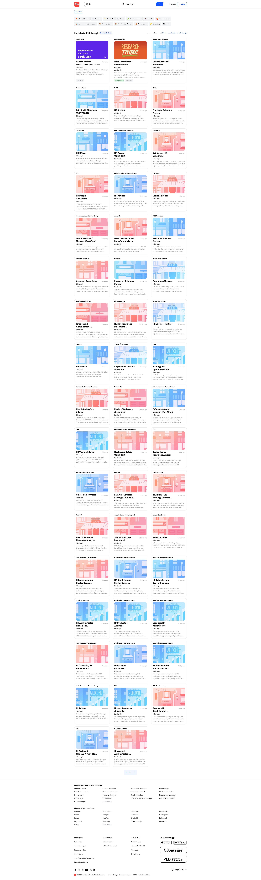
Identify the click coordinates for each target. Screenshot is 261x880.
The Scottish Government (85, 472)
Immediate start (80, 788)
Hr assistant (78, 795)
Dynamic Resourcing (160, 258)
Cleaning (156, 24)
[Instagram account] (79, 870)
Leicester (134, 811)
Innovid (117, 472)
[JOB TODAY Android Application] (180, 843)
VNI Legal (156, 173)
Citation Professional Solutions (86, 387)
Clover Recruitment (159, 301)
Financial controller (166, 798)
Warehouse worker (81, 792)
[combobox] (104, 4)
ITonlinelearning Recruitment (86, 557)
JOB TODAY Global (110, 846)
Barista (150, 19)
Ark (77, 728)
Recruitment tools (81, 862)
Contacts (134, 850)
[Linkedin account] (94, 870)
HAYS (116, 88)
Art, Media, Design (125, 24)
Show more (107, 801)
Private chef (107, 798)
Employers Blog (80, 850)
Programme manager (167, 795)
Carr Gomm (80, 130)
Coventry (106, 821)
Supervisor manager (139, 788)
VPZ (154, 429)
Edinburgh (163, 818)
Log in (182, 4)
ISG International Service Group (125, 173)
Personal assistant (138, 792)
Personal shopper (109, 795)
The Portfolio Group (121, 344)
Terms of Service (125, 875)
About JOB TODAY (138, 846)
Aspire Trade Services (160, 39)
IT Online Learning (82, 600)
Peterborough (136, 821)
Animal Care (106, 24)
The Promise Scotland (83, 301)
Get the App (136, 842)
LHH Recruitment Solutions (123, 130)
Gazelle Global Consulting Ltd (124, 515)
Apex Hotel (80, 39)
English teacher (137, 795)
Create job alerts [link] (105, 33)
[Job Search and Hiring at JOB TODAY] (76, 4)
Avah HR (117, 216)
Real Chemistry (158, 472)
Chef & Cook (83, 19)
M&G (154, 344)
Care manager (79, 801)
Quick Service (164, 19)
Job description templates (84, 858)
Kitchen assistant (109, 788)
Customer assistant (110, 792)
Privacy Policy (112, 875)
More (165, 24)
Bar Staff (110, 19)
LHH (77, 173)
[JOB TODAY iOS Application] (166, 843)
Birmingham (107, 811)
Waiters (97, 19)
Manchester (163, 811)
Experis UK (118, 387)
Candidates (78, 854)
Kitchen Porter (135, 19)
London (77, 811)
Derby (76, 824)
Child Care (142, 24)
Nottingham (164, 815)
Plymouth (78, 821)
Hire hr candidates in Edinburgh (174, 33)
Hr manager (78, 798)
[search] (159, 4)
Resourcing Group (159, 515)
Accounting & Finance (87, 24)
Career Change (119, 301)
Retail (122, 19)
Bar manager (164, 788)
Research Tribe (119, 39)
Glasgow (106, 815)
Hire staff (172, 4)
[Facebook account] (82, 870)
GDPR (135, 875)
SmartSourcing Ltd (82, 258)
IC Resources (118, 686)
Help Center (136, 854)
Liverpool (134, 815)
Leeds (76, 815)
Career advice (108, 842)
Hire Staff (77, 842)
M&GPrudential (158, 216)
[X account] (91, 870)
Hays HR (117, 258)
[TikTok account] (75, 870)
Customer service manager (141, 798)
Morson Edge (80, 88)
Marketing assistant (166, 792)
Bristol (76, 818)
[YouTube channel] (86, 870)
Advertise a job (80, 846)
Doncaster (163, 821)
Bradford (106, 818)
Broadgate (156, 130)
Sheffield (134, 818)
